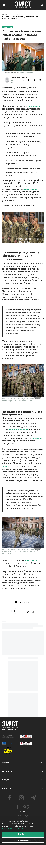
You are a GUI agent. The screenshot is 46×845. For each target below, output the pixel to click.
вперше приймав (18, 429)
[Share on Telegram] (34, 80)
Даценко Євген (19, 78)
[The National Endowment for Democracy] (26, 736)
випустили (31, 560)
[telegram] (33, 797)
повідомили (34, 106)
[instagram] (21, 797)
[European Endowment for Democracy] (8, 736)
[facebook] (10, 797)
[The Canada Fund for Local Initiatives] (26, 743)
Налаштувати (23, 840)
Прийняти (23, 834)
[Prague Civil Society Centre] (8, 750)
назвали (37, 438)
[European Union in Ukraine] (8, 743)
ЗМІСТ (4, 15)
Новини (12, 15)
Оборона (21, 15)
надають (7, 466)
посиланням (30, 189)
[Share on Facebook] (28, 80)
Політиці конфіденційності (14, 828)
